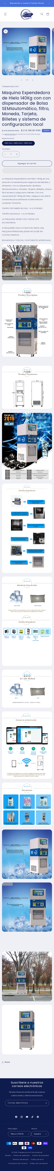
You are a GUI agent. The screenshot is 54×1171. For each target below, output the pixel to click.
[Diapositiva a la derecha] (32, 80)
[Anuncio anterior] (5, 3)
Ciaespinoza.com (24, 1152)
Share (7, 1062)
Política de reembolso (21, 1155)
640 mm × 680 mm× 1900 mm (18, 143)
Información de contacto (18, 1163)
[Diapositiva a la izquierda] (21, 80)
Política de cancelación (39, 1163)
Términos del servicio (21, 1159)
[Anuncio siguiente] (49, 3)
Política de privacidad (40, 1155)
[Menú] (5, 14)
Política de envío (37, 1159)
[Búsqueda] (42, 14)
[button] (27, 171)
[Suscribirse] (46, 1103)
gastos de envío (10, 134)
